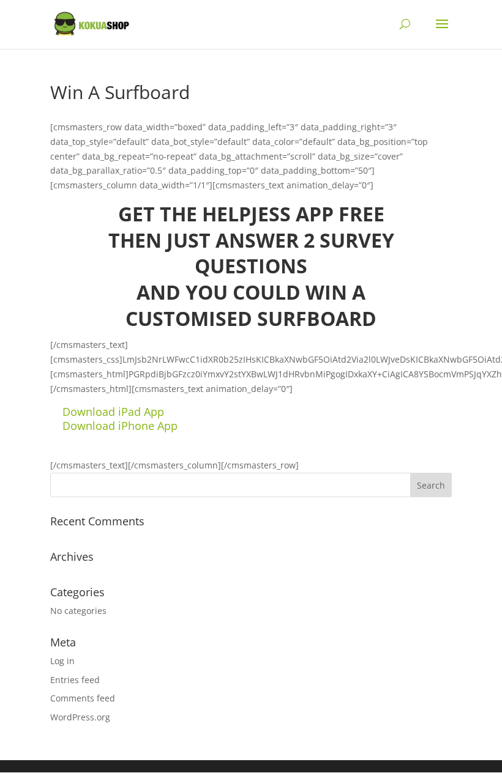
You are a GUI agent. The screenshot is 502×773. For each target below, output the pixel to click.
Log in (62, 661)
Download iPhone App (120, 425)
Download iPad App (113, 411)
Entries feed (75, 680)
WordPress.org (80, 717)
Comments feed (82, 698)
